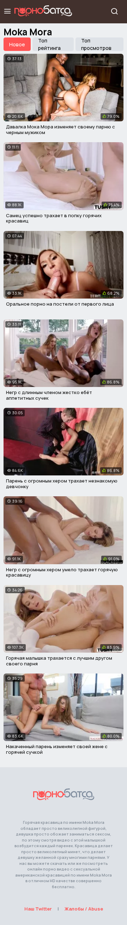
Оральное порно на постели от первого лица (60, 304)
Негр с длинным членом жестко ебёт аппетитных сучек (49, 395)
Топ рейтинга (49, 44)
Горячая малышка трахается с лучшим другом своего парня (59, 661)
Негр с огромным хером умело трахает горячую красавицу (62, 572)
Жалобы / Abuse (84, 909)
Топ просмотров (96, 44)
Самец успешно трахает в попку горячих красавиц (54, 218)
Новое (17, 44)
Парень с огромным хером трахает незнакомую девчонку (61, 484)
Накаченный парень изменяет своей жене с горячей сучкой (57, 749)
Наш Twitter (38, 909)
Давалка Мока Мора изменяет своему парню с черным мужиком (60, 129)
